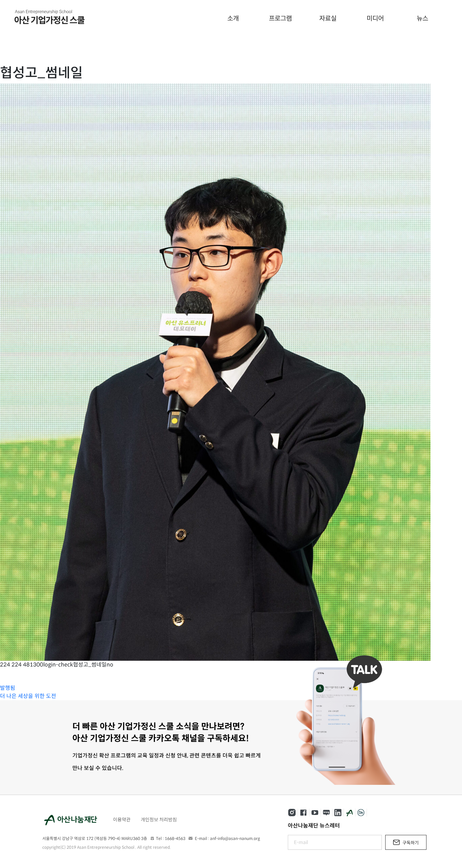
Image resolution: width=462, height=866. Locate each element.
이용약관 (122, 820)
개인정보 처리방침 (159, 820)
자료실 (328, 18)
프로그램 (280, 18)
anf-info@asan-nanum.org (235, 838)
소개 (233, 18)
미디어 (375, 18)
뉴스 (422, 18)
